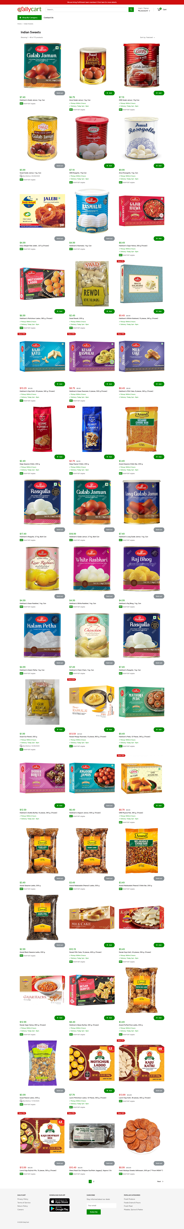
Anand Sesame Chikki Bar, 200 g (131, 464)
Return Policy (22, 1206)
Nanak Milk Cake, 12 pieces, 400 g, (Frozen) (85, 952)
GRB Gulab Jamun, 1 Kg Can (129, 100)
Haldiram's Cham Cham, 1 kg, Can (81, 670)
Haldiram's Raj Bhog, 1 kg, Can (130, 603)
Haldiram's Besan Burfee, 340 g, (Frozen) (84, 1025)
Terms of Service (23, 1203)
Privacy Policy (22, 1199)
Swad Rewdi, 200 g (76, 318)
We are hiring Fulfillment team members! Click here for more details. (92, 2)
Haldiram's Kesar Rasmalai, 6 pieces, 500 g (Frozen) (88, 391)
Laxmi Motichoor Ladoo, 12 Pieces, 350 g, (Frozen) (87, 1098)
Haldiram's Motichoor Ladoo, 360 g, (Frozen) (36, 318)
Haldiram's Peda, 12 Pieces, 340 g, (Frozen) (134, 737)
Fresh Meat (128, 1206)
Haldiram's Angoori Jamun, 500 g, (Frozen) (85, 813)
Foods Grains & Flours (132, 1203)
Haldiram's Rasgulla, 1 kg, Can (130, 670)
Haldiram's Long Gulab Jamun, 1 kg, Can (133, 537)
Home (19, 24)
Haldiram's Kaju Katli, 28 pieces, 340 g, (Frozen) (37, 391)
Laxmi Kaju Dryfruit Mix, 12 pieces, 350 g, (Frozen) (38, 1170)
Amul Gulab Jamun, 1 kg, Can (79, 100)
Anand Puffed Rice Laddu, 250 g (131, 1025)
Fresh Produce (129, 1199)
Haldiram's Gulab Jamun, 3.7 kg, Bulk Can (84, 537)
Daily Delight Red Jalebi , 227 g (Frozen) (34, 246)
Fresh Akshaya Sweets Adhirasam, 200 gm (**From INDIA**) (141, 1170)
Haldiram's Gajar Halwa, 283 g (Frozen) (133, 246)
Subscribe (94, 1212)
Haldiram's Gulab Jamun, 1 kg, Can (32, 100)
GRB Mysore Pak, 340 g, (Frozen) (131, 813)
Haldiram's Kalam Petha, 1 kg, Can (32, 670)
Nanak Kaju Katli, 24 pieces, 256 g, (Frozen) (135, 952)
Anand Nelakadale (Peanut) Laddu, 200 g (84, 886)
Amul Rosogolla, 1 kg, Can (128, 173)
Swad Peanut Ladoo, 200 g (30, 1098)
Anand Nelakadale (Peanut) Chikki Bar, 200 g (135, 886)
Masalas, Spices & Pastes (133, 1210)
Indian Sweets (28, 24)
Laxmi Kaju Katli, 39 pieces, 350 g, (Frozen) (135, 1098)
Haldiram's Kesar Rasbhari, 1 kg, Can (33, 603)
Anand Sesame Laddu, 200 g (30, 886)
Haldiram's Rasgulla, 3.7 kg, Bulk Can (33, 537)
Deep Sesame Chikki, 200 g (30, 464)
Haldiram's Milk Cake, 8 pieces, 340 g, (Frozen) (136, 391)
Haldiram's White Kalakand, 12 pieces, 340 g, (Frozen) (138, 318)
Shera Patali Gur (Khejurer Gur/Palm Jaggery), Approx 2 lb (90, 1170)
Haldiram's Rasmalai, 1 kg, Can (80, 246)
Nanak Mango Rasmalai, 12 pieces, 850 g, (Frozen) (87, 737)
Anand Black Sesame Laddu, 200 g (32, 952)
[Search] (131, 9)
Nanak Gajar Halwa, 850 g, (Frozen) (33, 1025)
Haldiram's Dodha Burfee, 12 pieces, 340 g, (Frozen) (38, 813)
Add (110, 93)
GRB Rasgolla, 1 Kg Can (77, 173)
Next (159, 1181)
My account (143, 11)
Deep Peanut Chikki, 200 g (79, 464)
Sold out (60, 93)
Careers (20, 1210)
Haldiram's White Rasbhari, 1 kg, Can (82, 603)
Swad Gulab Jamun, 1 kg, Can (30, 173)
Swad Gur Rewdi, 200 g (28, 737)
